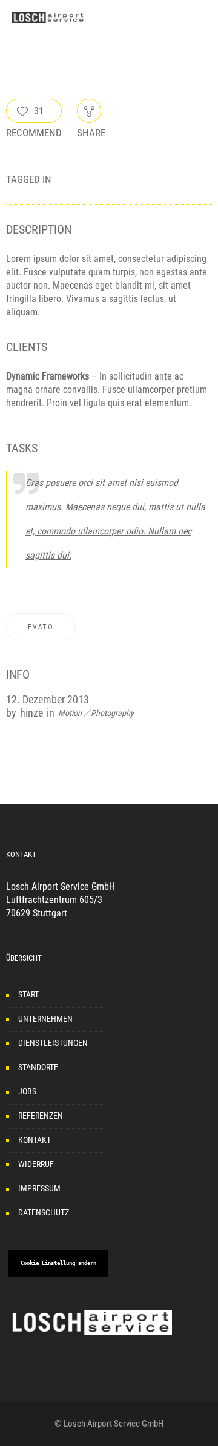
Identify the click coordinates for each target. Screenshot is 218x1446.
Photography (112, 713)
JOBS (27, 1091)
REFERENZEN (40, 1115)
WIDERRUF (36, 1164)
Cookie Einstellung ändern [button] (58, 1263)
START (28, 994)
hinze (31, 712)
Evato (41, 627)
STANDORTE (38, 1067)
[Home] (48, 19)
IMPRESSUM (39, 1188)
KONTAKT (34, 1140)
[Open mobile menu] (194, 25)
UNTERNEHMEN (45, 1019)
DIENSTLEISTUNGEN (53, 1043)
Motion (70, 713)
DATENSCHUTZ (43, 1212)
